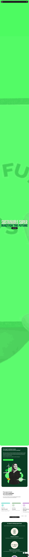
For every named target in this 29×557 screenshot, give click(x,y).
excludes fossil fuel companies (16, 496)
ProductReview (20, 551)
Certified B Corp (21, 538)
